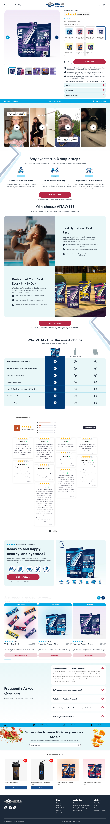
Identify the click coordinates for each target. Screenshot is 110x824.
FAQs (95, 805)
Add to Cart (16, 788)
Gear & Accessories (62, 813)
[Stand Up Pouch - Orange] (68, 770)
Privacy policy (76, 821)
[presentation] (99, 598)
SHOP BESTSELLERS (23, 577)
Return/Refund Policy (80, 808)
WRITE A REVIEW (90, 427)
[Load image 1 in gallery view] (12, 71)
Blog (95, 808)
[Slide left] (6, 71)
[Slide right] (58, 71)
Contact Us (76, 803)
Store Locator (77, 810)
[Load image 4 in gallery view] (37, 71)
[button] (6, 5)
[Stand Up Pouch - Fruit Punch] (94, 770)
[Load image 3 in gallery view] (28, 71)
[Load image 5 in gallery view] (45, 71)
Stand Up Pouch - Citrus (48, 644)
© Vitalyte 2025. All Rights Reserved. (14, 821)
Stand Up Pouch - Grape (83, 644)
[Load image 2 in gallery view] (20, 71)
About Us (97, 803)
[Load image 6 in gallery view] (53, 71)
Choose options (21, 655)
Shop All (58, 803)
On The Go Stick (61, 808)
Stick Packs (59, 810)
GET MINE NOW (55, 195)
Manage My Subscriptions (81, 805)
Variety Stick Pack (11, 644)
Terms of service (66, 821)
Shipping (66, 21)
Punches (58, 805)
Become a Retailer (100, 810)
